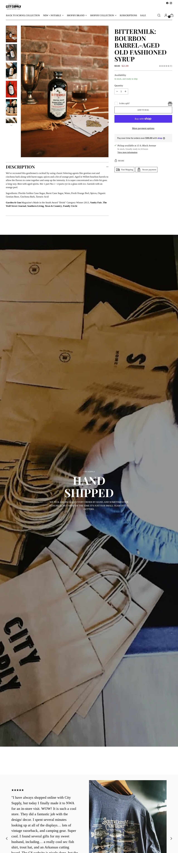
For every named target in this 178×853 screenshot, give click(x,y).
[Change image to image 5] (11, 107)
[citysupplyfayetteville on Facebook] (167, 3)
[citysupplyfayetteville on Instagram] (171, 3)
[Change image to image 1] (11, 34)
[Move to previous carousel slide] (163, 765)
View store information (127, 152)
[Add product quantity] (117, 91)
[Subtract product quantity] (125, 91)
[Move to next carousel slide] (169, 765)
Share (121, 161)
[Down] (11, 125)
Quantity (118, 85)
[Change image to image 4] (11, 89)
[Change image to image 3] (11, 70)
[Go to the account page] (165, 15)
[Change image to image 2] (11, 52)
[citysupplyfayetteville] (13, 6)
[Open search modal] (159, 15)
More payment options (143, 128)
